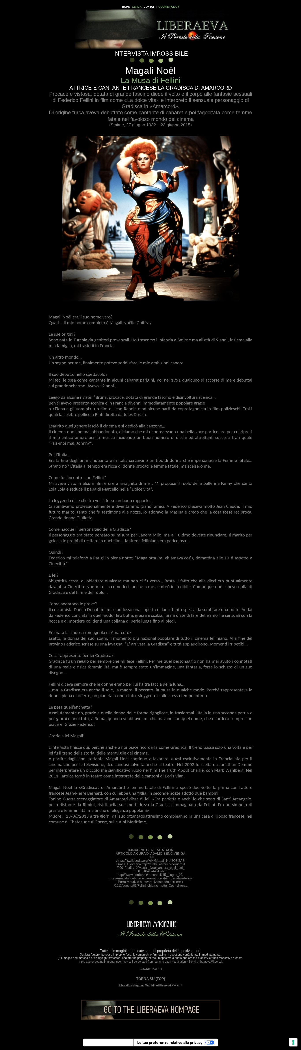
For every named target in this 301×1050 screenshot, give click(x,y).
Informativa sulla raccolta (108, 1042)
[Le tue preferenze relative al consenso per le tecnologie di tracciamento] (293, 1042)
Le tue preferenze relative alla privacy (170, 1042)
